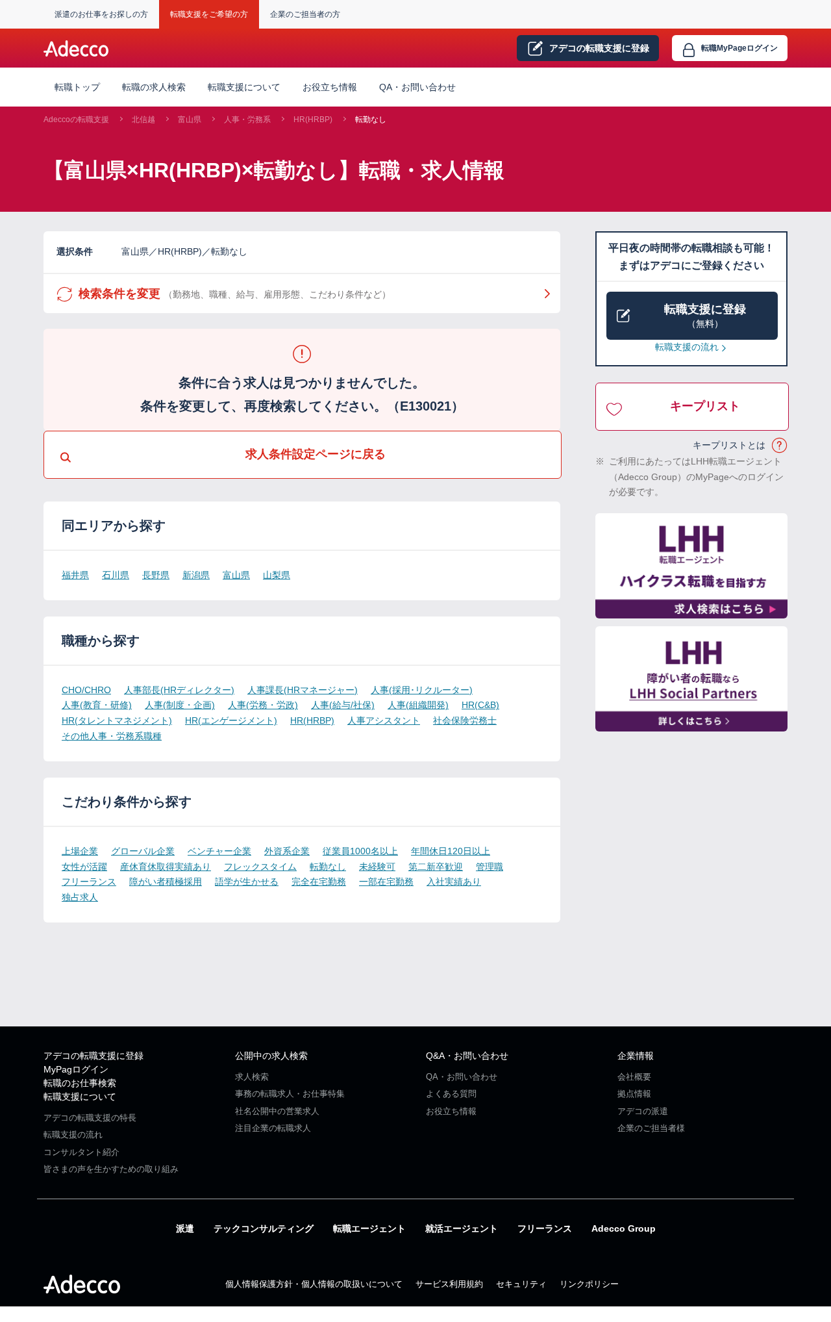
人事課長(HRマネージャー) (302, 690)
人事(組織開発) (418, 705)
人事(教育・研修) (97, 705)
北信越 (143, 119)
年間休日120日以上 (450, 851)
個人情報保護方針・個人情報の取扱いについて (314, 1284)
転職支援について (79, 1096)
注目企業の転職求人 (273, 1128)
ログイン (739, 48)
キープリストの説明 (780, 445)
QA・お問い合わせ (417, 87)
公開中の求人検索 (271, 1055)
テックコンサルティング (264, 1228)
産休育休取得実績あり (165, 866)
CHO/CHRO (86, 690)
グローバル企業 (143, 851)
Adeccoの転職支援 (76, 119)
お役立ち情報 (330, 87)
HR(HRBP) (312, 119)
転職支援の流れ (687, 347)
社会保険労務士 (465, 720)
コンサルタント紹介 (81, 1152)
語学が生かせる (247, 881)
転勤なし (370, 119)
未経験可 (377, 866)
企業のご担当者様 (651, 1128)
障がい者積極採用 (165, 881)
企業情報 (635, 1055)
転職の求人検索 (154, 87)
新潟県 (196, 575)
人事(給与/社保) (343, 705)
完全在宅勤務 (318, 881)
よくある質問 (451, 1094)
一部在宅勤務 (386, 881)
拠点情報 (634, 1094)
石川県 (115, 575)
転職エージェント (369, 1228)
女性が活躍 (84, 866)
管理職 (489, 866)
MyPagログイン (75, 1069)
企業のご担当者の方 (305, 14)
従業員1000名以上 (360, 851)
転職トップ (77, 87)
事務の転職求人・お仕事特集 (290, 1094)
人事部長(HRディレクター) (179, 690)
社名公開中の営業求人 (277, 1111)
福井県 (75, 575)
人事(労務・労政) (263, 705)
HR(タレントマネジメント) (117, 720)
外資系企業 (287, 851)
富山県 (189, 119)
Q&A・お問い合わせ (467, 1055)
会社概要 (634, 1077)
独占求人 (80, 897)
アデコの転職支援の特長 (89, 1118)
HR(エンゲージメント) (231, 720)
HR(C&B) (480, 705)
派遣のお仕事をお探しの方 (101, 14)
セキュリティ (521, 1284)
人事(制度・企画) (180, 705)
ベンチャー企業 (219, 851)
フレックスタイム (260, 866)
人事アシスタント (383, 720)
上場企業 (80, 851)
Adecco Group (623, 1228)
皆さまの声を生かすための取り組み (111, 1169)
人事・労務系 (247, 119)
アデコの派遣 (642, 1111)
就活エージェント (461, 1228)
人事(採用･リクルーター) (422, 690)
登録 (599, 48)
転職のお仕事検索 (79, 1083)
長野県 (155, 575)
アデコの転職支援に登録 (93, 1055)
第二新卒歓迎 (435, 866)
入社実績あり (454, 881)
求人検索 (252, 1077)
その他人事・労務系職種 (112, 736)
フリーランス (89, 881)
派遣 (185, 1228)
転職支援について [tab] (244, 87)
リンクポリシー (589, 1284)
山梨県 (276, 575)
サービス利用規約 (449, 1284)
